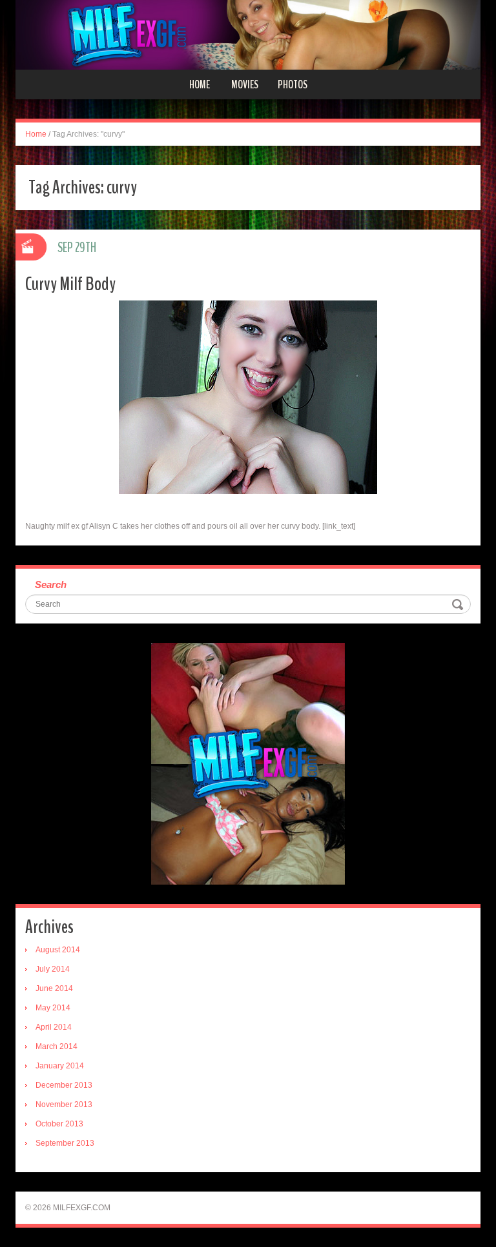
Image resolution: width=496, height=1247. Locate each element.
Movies (244, 84)
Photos (292, 84)
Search (51, 584)
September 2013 (65, 1143)
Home (199, 84)
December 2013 (64, 1085)
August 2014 (58, 949)
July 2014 (53, 969)
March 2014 (57, 1046)
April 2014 (54, 1027)
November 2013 (64, 1104)
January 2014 (60, 1065)
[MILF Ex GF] (248, 34)
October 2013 (59, 1123)
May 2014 (53, 1007)
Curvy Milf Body (70, 284)
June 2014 (54, 988)
